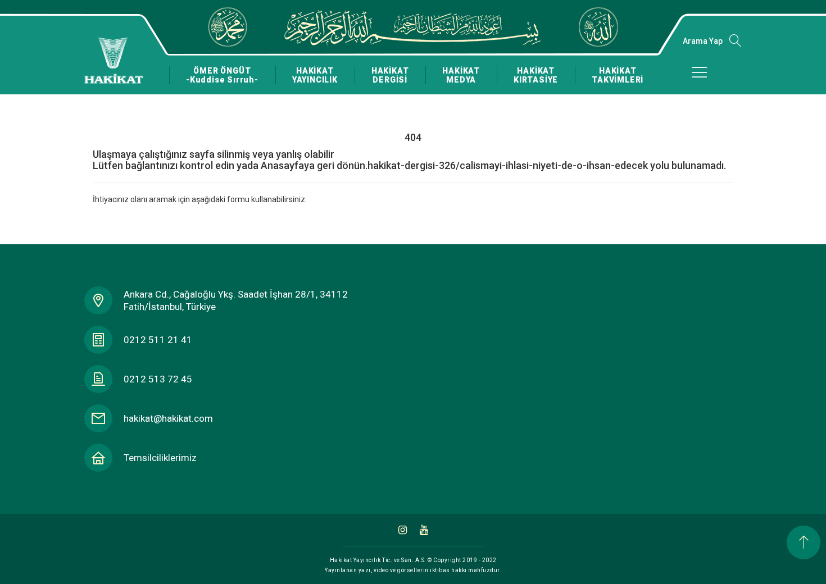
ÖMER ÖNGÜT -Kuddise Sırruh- (222, 75)
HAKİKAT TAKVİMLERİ (617, 75)
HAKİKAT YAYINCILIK (315, 75)
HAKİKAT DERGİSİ (390, 75)
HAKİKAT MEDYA (461, 75)
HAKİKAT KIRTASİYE (536, 75)
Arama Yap (703, 40)
